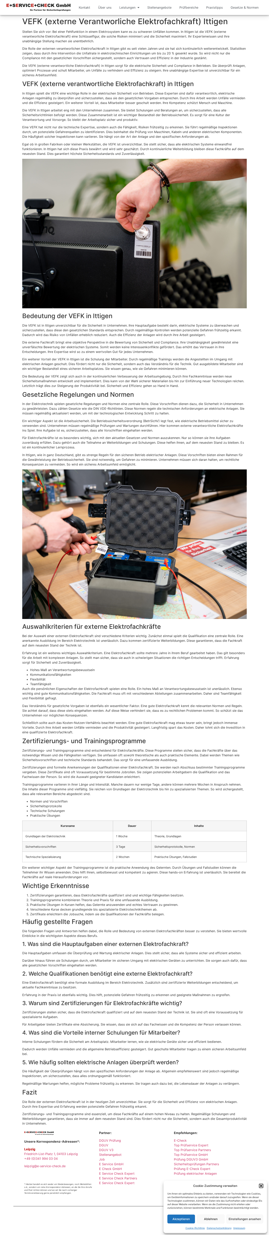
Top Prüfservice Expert (191, 1145)
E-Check (180, 1140)
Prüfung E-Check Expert (192, 1169)
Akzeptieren (181, 1219)
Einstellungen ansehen (245, 1219)
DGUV (103, 1145)
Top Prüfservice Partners (192, 1150)
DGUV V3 (106, 1150)
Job (102, 1159)
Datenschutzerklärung (219, 1228)
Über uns (104, 7)
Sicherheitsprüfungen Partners (196, 1164)
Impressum (239, 1228)
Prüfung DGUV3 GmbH (191, 1159)
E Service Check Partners (118, 1178)
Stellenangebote (159, 7)
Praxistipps (214, 7)
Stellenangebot (110, 1155)
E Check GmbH (110, 1169)
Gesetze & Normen (245, 7)
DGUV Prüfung (110, 1140)
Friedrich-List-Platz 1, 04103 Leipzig (51, 1154)
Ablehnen (211, 1219)
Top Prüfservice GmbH (191, 1155)
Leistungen (127, 7)
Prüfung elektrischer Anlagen (195, 1173)
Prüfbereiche (188, 7)
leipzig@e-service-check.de (45, 1166)
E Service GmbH (111, 1164)
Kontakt (84, 7)
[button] (261, 1186)
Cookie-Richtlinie (195, 1228)
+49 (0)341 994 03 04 (41, 1159)
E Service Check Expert (117, 1173)
